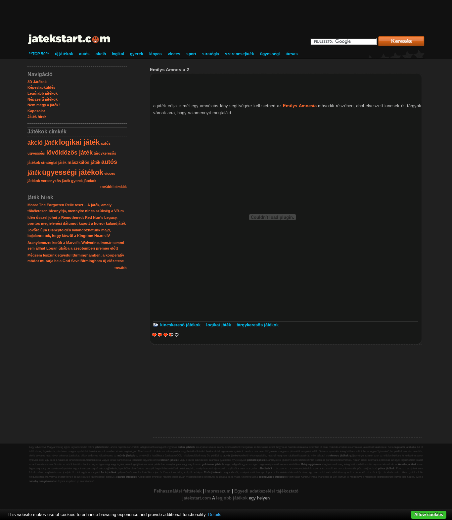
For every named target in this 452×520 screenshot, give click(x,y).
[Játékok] (69, 44)
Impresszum (218, 491)
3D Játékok (37, 82)
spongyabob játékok (271, 476)
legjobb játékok (232, 498)
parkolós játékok (257, 459)
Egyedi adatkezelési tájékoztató (266, 491)
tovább (120, 268)
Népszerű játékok (42, 99)
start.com (201, 498)
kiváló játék (177, 334)
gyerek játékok (83, 181)
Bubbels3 (266, 468)
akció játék (42, 142)
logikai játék (79, 142)
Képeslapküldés (41, 87)
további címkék (113, 187)
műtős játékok (126, 455)
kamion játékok (169, 459)
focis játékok (108, 472)
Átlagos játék (165, 334)
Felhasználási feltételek (178, 491)
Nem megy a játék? (44, 105)
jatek (187, 498)
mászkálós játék (84, 162)
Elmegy (160, 334)
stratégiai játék (54, 163)
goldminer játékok (213, 464)
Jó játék (169, 334)
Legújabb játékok (42, 93)
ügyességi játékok (72, 172)
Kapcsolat (36, 111)
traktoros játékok (338, 455)
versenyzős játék (55, 181)
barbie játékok (125, 476)
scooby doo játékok (41, 481)
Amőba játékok (407, 464)
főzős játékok (212, 472)
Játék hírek (36, 116)
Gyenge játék (154, 334)
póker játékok (386, 468)
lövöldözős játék (69, 152)
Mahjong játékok (311, 464)
